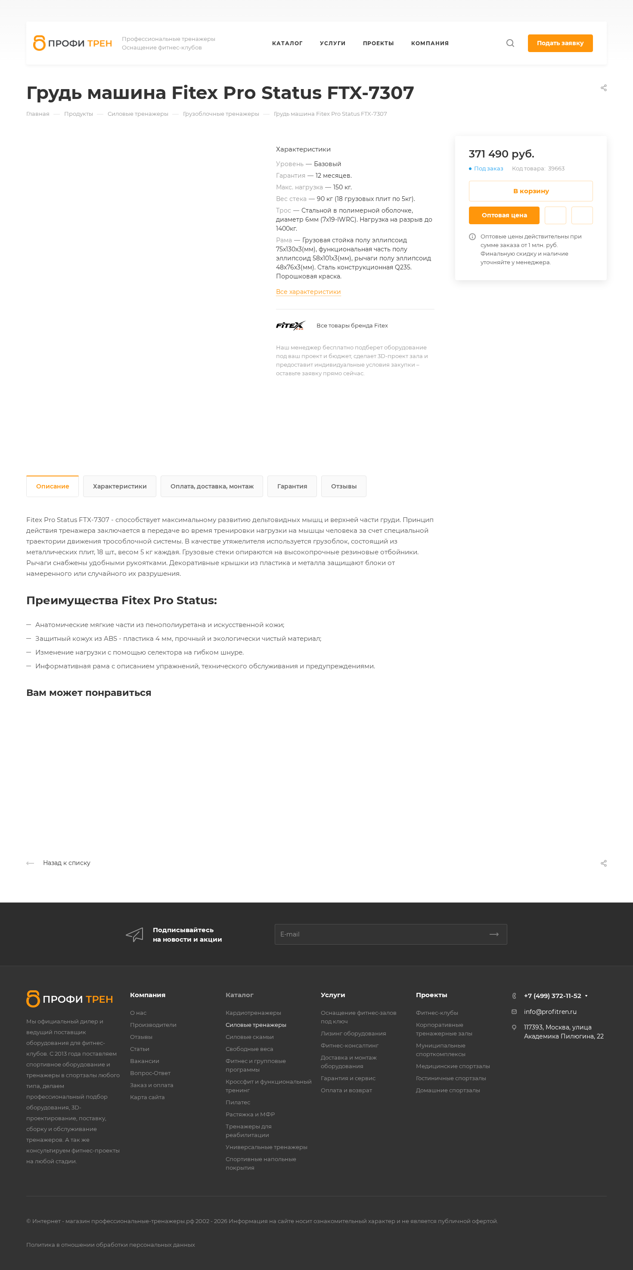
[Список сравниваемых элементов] (584, 10)
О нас (138, 1012)
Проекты (431, 995)
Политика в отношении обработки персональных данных (110, 1244)
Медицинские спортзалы (453, 1066)
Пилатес (238, 1102)
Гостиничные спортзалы (451, 1078)
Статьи (139, 1048)
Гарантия (292, 486)
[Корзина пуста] (602, 11)
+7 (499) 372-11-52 (399, 11)
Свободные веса (249, 1048)
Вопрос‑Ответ (150, 1072)
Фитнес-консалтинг (350, 1045)
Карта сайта (147, 1097)
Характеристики (120, 486)
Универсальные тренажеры (266, 1146)
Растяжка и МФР (250, 1114)
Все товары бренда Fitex (352, 325)
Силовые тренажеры (256, 1024)
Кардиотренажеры (253, 1012)
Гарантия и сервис (348, 1078)
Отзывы (344, 486)
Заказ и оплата (152, 1085)
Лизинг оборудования (353, 1033)
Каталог (240, 995)
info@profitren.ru (550, 1012)
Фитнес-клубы (437, 1012)
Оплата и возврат (346, 1090)
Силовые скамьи (250, 1036)
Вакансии (144, 1060)
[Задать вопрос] (555, 215)
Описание (52, 486)
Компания (147, 995)
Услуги (333, 995)
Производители (153, 1024)
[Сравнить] (582, 215)
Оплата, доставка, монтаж (212, 486)
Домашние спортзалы (448, 1090)
